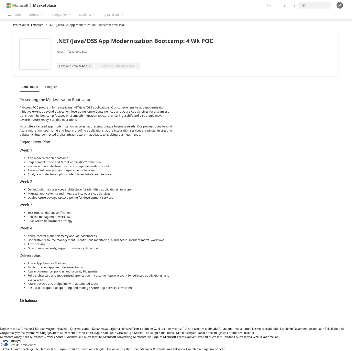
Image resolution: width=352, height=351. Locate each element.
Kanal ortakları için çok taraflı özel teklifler (225, 333)
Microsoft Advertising (117, 337)
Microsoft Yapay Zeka (14, 337)
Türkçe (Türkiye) (10, 341)
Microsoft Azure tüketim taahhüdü (195, 329)
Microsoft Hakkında (222, 337)
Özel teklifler (162, 329)
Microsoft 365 (93, 337)
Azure (60, 337)
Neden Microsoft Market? (17, 329)
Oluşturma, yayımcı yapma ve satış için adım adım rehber (38, 333)
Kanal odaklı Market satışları (178, 333)
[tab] (31, 86)
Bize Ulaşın (58, 349)
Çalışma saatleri (80, 329)
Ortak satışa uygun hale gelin (96, 333)
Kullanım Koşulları (119, 349)
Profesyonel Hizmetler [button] (28, 25)
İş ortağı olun (270, 329)
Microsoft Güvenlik (42, 337)
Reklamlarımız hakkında (169, 349)
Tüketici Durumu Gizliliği (16, 349)
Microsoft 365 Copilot (147, 337)
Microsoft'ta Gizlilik (249, 337)
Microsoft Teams (174, 337)
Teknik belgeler (142, 329)
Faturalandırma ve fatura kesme (239, 329)
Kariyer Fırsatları (197, 337)
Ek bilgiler (50, 87)
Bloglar (40, 329)
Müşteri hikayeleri (57, 329)
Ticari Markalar (142, 349)
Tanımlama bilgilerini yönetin (205, 349)
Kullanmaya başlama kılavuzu (112, 329)
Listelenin (286, 329)
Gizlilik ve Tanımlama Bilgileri (86, 349)
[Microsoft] (18, 5)
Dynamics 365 (73, 337)
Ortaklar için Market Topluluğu (137, 333)
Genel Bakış (29, 87)
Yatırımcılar (270, 337)
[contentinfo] (46, 25)
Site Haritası (42, 349)
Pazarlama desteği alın (309, 329)
